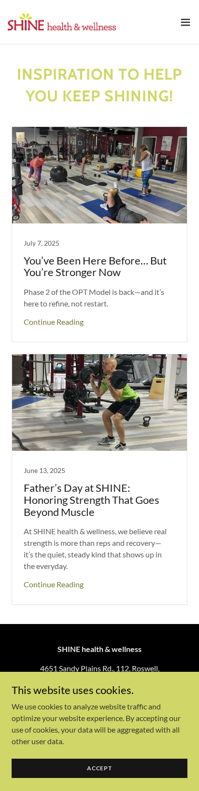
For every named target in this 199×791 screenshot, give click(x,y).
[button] (185, 22)
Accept (99, 768)
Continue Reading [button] (54, 321)
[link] (62, 22)
